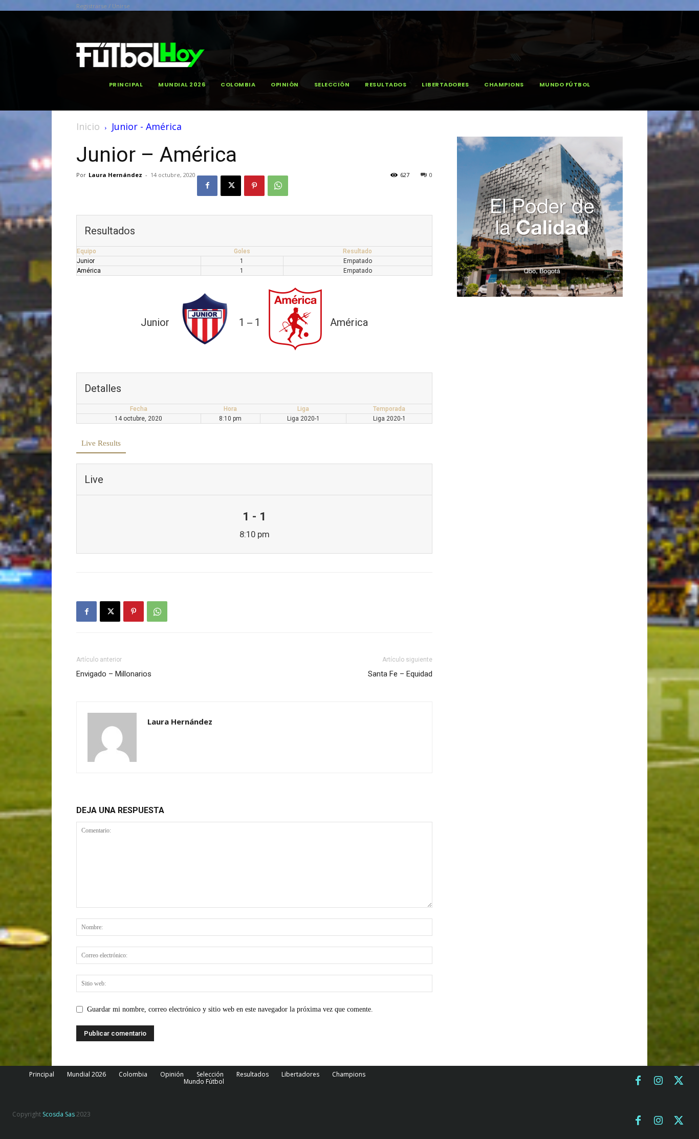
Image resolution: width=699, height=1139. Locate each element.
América (89, 270)
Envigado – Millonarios (113, 673)
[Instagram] (658, 1081)
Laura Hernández (115, 175)
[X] (231, 186)
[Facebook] (207, 186)
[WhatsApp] (278, 186)
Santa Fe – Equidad (400, 673)
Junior (86, 261)
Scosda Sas (58, 1114)
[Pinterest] (254, 186)
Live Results (101, 443)
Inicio (88, 126)
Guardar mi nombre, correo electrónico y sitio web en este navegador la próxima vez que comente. (230, 1009)
